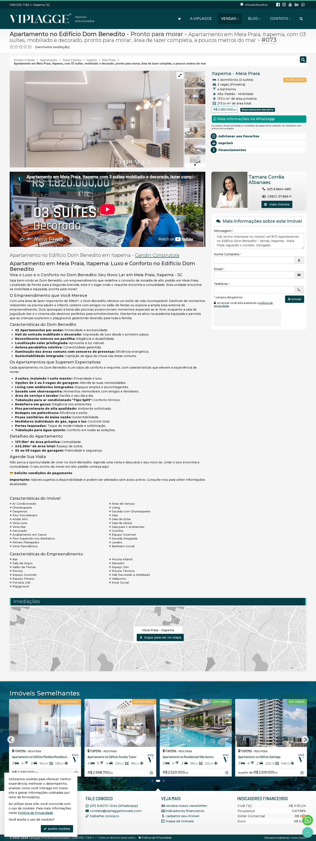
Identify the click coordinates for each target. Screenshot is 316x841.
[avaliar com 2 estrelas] (16, 47)
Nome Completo (226, 254)
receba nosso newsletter (186, 806)
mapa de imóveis (180, 821)
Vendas (228, 19)
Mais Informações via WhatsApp (245, 119)
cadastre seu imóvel (182, 816)
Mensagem (222, 231)
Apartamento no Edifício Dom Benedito (67, 34)
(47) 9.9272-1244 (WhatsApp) (114, 806)
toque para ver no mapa (162, 637)
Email (218, 269)
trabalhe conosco (104, 816)
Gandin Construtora (157, 255)
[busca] (301, 18)
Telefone (221, 284)
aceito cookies (58, 829)
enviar (296, 299)
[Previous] (11, 739)
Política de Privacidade (157, 837)
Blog (253, 19)
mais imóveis (278, 204)
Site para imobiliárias (276, 837)
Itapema (221, 73)
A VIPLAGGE (201, 19)
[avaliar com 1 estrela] (12, 47)
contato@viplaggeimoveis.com (115, 811)
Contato (279, 19)
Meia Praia (248, 73)
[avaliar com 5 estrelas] (30, 47)
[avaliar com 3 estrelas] (21, 47)
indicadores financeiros (185, 811)
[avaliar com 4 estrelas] (25, 47)
